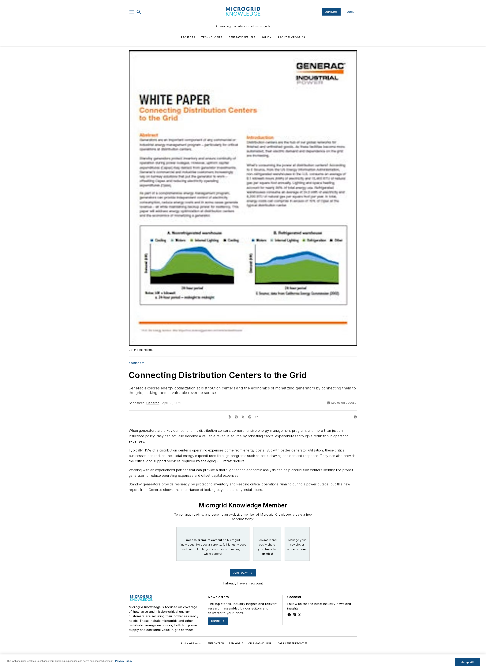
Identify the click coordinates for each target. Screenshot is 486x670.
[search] (139, 12)
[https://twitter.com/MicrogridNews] (299, 615)
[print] (355, 417)
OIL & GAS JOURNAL (260, 643)
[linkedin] (236, 417)
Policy (266, 37)
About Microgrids (291, 37)
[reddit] (250, 417)
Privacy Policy (123, 661)
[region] (243, 662)
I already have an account (243, 583)
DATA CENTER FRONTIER (293, 643)
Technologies (211, 37)
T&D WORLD (236, 643)
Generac (152, 403)
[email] (257, 417)
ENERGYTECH (215, 643)
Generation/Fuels (242, 37)
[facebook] (229, 417)
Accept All (467, 662)
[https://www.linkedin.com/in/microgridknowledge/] (294, 615)
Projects (188, 37)
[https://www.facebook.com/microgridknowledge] (289, 615)
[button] (131, 12)
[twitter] (243, 417)
